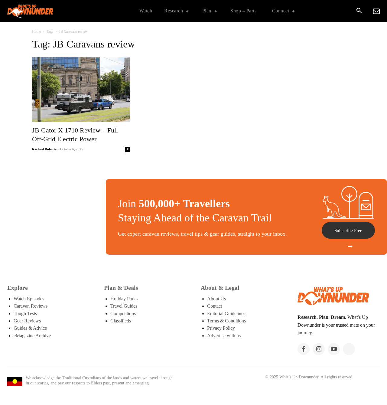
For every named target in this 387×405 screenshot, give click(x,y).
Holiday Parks (124, 298)
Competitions (123, 313)
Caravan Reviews (30, 306)
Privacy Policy (221, 328)
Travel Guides (123, 306)
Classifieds (120, 320)
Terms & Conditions (226, 320)
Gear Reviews (27, 320)
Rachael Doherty (44, 149)
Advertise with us (224, 335)
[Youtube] (334, 349)
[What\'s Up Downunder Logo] (45, 11)
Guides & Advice (30, 328)
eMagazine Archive (32, 335)
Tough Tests (25, 313)
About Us (216, 298)
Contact (214, 306)
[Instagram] (319, 349)
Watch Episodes (29, 298)
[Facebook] (304, 349)
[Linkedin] (349, 349)
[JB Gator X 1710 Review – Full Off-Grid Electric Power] (81, 89)
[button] (359, 11)
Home (36, 31)
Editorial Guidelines (226, 313)
